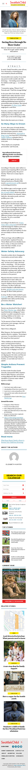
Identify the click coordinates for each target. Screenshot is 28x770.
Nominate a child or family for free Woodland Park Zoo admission (14, 728)
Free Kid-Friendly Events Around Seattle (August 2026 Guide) (18, 540)
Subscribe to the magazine (14, 601)
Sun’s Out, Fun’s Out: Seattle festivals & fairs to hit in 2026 (18, 549)
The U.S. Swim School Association (13, 417)
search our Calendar (14, 476)
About (4, 753)
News (14, 633)
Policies (19, 753)
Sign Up (14, 160)
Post (8, 500)
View (20, 500)
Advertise (11, 753)
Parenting (14, 663)
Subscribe (5, 746)
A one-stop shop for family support (14, 667)
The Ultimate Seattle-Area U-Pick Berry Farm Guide (18, 532)
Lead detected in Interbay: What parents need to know (14, 637)
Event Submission (8, 750)
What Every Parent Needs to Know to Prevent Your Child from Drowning (12, 441)
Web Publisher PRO (19, 765)
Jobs (3, 758)
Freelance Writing (8, 756)
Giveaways (19, 756)
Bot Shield (18, 767)
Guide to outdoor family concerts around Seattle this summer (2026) (17, 558)
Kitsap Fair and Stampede (16, 518)
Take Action (14, 38)
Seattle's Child (15, 763)
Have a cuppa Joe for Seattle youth (14, 697)
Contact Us (19, 750)
